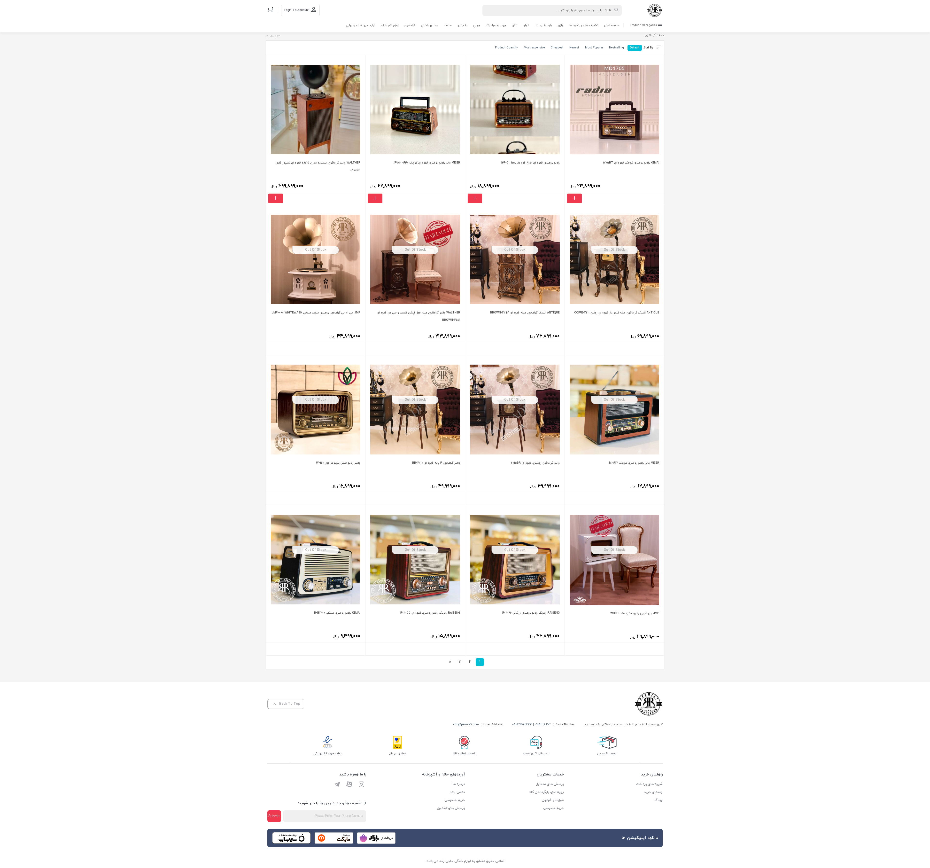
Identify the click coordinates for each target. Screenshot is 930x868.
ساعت (448, 25)
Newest (574, 48)
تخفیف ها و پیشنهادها (583, 25)
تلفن (515, 25)
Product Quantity (506, 48)
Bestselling (616, 48)
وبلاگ (658, 800)
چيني (476, 25)
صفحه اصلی (611, 25)
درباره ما (459, 784)
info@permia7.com (466, 725)
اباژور (561, 25)
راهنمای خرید (653, 792)
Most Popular (594, 48)
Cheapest (557, 48)
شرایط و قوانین (553, 800)
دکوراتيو (462, 25)
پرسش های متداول (550, 784)
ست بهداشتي (429, 25)
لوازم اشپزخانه (390, 25)
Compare (646, 186)
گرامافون (409, 25)
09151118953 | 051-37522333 (531, 725)
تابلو (526, 25)
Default (634, 48)
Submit (274, 816)
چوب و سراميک (496, 25)
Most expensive (534, 48)
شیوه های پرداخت (649, 784)
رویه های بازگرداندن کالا (546, 792)
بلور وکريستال (543, 25)
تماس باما (457, 792)
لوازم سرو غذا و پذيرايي (360, 25)
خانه (661, 35)
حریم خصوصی (553, 808)
